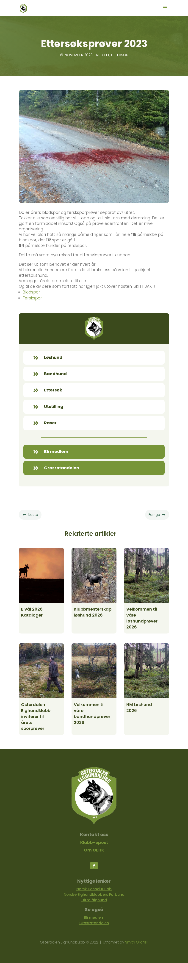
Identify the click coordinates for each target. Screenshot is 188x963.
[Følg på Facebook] (94, 865)
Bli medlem (94, 917)
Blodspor (31, 292)
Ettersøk (119, 55)
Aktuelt (103, 55)
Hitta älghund (94, 900)
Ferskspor (32, 298)
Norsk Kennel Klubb (94, 889)
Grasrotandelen (94, 923)
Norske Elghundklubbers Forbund (94, 894)
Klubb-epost (94, 842)
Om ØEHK (94, 850)
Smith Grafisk (136, 942)
